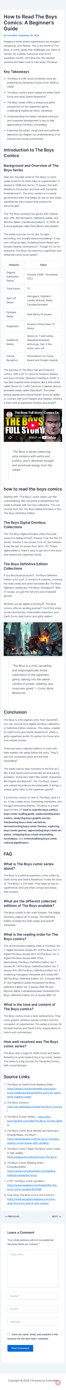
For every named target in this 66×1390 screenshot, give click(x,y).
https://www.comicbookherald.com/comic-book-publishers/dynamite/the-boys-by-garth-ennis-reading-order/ (34, 1092)
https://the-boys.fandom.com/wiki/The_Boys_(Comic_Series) (34, 1120)
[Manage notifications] (58, 1382)
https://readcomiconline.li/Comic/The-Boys (32, 1157)
